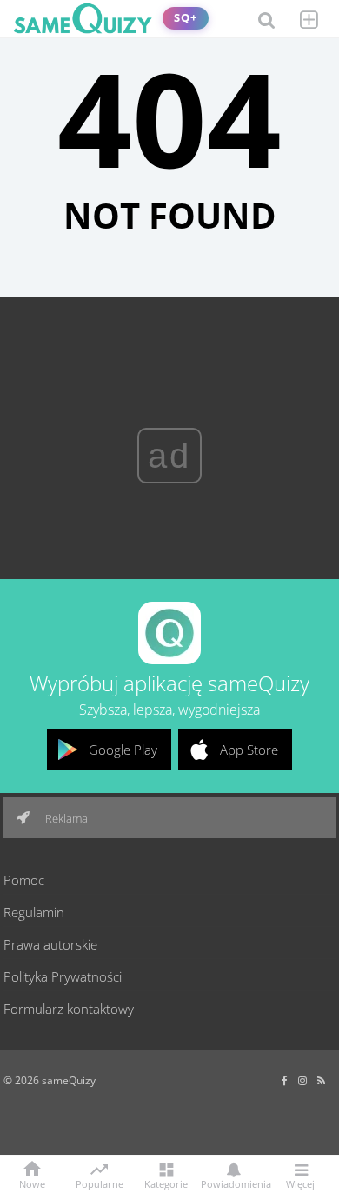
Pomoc (23, 880)
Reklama (65, 818)
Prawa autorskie (50, 944)
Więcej (300, 1183)
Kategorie (166, 1183)
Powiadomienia (233, 1183)
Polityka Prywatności (62, 976)
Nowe (32, 1183)
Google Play (123, 749)
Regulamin (33, 912)
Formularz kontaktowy (68, 1008)
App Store (249, 749)
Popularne (99, 1182)
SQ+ (185, 17)
